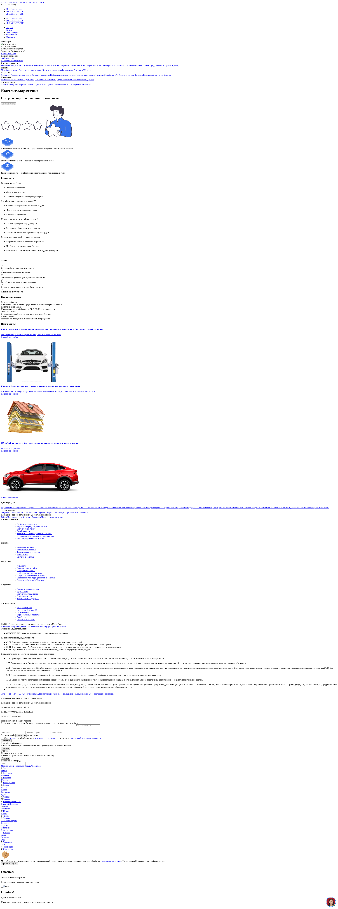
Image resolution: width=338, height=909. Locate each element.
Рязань (6, 816)
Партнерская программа (12, 60)
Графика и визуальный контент (90, 75)
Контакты (10, 37)
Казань (28, 766)
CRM (3, 84)
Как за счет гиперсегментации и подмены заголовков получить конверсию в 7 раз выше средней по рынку (52, 329)
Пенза (6, 811)
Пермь (4, 813)
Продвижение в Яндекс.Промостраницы (35, 536)
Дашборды (47, 84)
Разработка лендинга (32, 334)
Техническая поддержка (83, 80)
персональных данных (45, 738)
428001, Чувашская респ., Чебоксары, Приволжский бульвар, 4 (59, 512)
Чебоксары (36, 766)
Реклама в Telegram (82, 70)
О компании (11, 35)
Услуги (9, 27)
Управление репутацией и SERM (37, 65)
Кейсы (9, 30)
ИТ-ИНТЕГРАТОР (14, 11)
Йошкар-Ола (9, 782)
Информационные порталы (62, 75)
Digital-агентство (14, 9)
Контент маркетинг (61, 65)
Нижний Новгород (9, 804)
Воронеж (5, 775)
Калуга (4, 787)
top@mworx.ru (7, 58)
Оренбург (5, 809)
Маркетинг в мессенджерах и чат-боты (104, 65)
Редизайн (38, 391)
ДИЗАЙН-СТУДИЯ (15, 14)
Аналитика (90, 391)
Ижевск (4, 780)
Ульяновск (7, 842)
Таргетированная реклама (30, 70)
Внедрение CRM (24, 607)
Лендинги (5, 75)
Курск (3, 794)
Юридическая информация (42, 626)
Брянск (4, 771)
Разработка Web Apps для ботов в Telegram (123, 75)
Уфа (3, 844)
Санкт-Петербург (16, 766)
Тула (3, 840)
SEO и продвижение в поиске (135, 65)
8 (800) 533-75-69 (8, 53)
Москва (4, 766)
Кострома (5, 792)
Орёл (5, 806)
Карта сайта (60, 626)
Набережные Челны (12, 801)
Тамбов (6, 832)
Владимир (7, 773)
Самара (6, 818)
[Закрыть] (2, 887)
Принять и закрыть (9, 864)
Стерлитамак (7, 830)
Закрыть (5, 748)
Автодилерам (12, 32)
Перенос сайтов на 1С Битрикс (157, 75)
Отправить (6, 741)
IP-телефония (12, 84)
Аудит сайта (28, 80)
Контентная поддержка (27, 594)
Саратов (4, 825)
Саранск (5, 823)
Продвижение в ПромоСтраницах (165, 65)
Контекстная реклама (52, 70)
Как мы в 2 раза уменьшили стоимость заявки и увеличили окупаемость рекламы (40, 386)
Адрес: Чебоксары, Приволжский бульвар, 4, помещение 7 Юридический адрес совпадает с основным (68, 694)
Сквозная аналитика (61, 84)
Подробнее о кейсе (9, 337)
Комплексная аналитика (12, 80)
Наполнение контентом (45, 80)
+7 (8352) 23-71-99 (22, 512)
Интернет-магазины (41, 75)
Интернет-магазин (9, 391)
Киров (4, 790)
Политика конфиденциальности (15, 626)
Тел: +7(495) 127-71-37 (11, 694)
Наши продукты (14, 517)
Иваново (7, 778)
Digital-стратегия (64, 80)
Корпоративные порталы (30, 84)
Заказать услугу (8, 104)
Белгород (7, 768)
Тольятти (5, 837)
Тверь (3, 835)
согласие (13, 738)
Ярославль (8, 849)
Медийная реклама (9, 70)
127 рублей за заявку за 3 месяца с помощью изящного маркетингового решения (39, 443)
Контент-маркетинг (26, 529)
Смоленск (5, 828)
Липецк (6, 797)
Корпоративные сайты (21, 75)
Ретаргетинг (67, 70)
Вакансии (36, 517)
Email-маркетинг (78, 65)
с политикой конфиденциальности (85, 738)
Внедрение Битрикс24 (81, 84)
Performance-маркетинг (11, 65)
